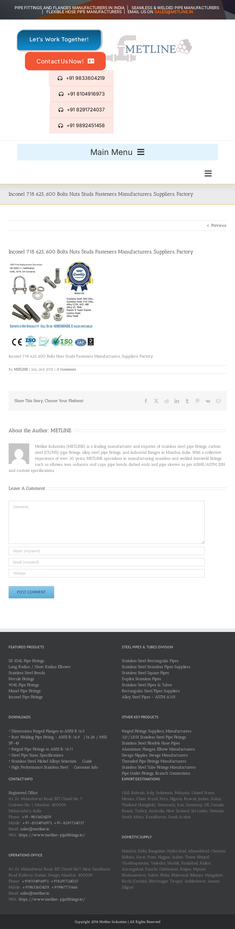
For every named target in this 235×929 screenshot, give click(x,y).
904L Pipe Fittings (24, 684)
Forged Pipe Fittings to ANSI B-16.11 (42, 749)
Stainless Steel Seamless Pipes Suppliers (156, 666)
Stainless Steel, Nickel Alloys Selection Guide (51, 761)
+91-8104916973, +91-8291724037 (53, 823)
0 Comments (66, 369)
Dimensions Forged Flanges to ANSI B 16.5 (48, 731)
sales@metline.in (35, 829)
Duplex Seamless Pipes (141, 678)
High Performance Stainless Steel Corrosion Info (54, 767)
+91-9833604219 (36, 816)
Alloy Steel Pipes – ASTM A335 (148, 697)
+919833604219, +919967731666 (50, 887)
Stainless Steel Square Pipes (145, 672)
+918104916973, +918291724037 (50, 881)
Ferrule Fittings (21, 678)
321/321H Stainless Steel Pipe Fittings (154, 737)
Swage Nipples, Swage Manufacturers (155, 755)
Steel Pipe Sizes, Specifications (37, 755)
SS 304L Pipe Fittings (26, 660)
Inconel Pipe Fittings (26, 697)
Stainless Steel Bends (27, 672)
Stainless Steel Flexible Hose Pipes (151, 743)
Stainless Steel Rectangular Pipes (150, 660)
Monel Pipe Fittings (25, 690)
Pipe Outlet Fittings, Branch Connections (156, 773)
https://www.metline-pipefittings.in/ (52, 835)
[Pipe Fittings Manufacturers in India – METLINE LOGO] (149, 37)
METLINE (21, 369)
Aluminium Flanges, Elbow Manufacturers (158, 749)
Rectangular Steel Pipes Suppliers (151, 690)
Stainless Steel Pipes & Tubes (147, 684)
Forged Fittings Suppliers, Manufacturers (156, 731)
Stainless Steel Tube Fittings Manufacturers (159, 767)
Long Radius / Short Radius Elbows (39, 666)
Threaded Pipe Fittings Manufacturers (154, 761)
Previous (218, 225)
